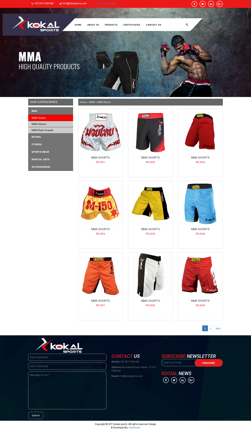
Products (111, 25)
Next (218, 328)
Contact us (153, 25)
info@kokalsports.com (74, 3)
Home (78, 25)
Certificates (131, 25)
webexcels (134, 427)
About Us (93, 25)
